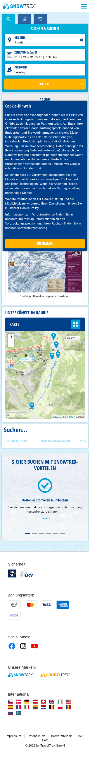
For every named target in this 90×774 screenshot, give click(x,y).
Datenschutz (36, 736)
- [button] (11, 344)
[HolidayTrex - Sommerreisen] (55, 675)
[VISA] (46, 604)
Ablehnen (60, 183)
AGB (81, 736)
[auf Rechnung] (14, 604)
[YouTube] (34, 646)
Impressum (26, 219)
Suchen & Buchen (45, 28)
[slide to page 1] (27, 533)
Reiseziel (20, 37)
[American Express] (62, 604)
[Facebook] (12, 646)
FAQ (45, 740)
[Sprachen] (10, 702)
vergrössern (75, 324)
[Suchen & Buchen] (8, 19)
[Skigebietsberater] (24, 19)
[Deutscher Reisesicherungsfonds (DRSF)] (12, 573)
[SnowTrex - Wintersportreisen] (20, 675)
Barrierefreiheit (61, 736)
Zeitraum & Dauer (25, 52)
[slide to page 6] (62, 533)
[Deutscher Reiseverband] (26, 573)
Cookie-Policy (29, 208)
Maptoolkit (60, 417)
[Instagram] (23, 646)
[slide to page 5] (55, 533)
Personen (20, 67)
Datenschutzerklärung (32, 228)
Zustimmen (40, 174)
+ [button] (11, 337)
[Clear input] (81, 40)
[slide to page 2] (34, 533)
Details (45, 518)
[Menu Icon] (83, 6)
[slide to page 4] (48, 533)
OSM (71, 417)
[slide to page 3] (41, 533)
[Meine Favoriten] (40, 19)
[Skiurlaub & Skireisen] (19, 6)
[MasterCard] (30, 604)
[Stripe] (14, 615)
